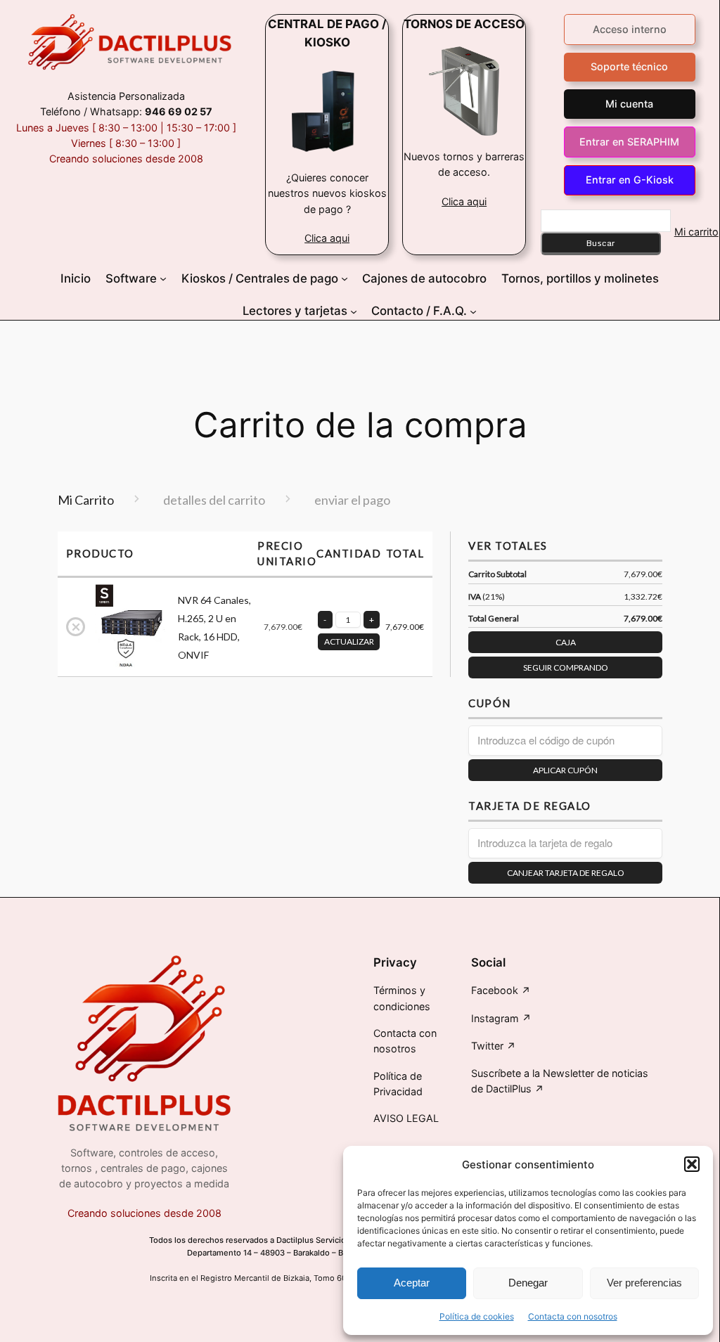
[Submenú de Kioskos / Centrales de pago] (344, 278)
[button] (692, 1164)
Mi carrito (696, 232)
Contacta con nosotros (572, 1316)
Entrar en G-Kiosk (630, 180)
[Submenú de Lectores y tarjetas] (353, 310)
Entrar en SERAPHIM (629, 142)
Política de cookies (476, 1316)
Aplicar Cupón (565, 770)
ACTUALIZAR (349, 641)
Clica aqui (326, 238)
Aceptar (412, 1283)
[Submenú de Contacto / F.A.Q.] (473, 310)
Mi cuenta (629, 104)
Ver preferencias (644, 1283)
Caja (565, 642)
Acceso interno (630, 29)
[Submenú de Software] (163, 278)
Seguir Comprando (565, 667)
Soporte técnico (629, 66)
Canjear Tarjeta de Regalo (565, 872)
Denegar (528, 1283)
